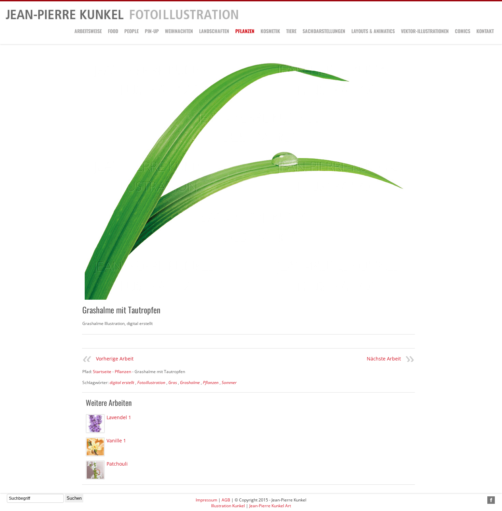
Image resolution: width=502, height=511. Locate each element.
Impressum (206, 500)
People (131, 30)
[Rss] (483, 500)
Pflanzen (244, 30)
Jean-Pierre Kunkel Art (270, 506)
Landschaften (214, 30)
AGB (226, 500)
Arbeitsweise (88, 30)
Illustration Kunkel (228, 506)
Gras (172, 382)
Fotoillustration (151, 382)
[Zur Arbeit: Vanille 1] (95, 447)
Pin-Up (152, 30)
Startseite (102, 371)
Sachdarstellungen (324, 30)
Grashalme (190, 382)
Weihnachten (179, 30)
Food (113, 30)
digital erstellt (122, 382)
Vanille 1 (116, 440)
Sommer (229, 382)
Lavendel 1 (119, 417)
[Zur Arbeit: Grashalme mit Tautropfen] (244, 178)
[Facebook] (491, 500)
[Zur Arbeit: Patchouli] (95, 470)
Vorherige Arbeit (115, 358)
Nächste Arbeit (384, 358)
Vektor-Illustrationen (425, 30)
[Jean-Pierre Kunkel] (122, 18)
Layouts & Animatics (373, 30)
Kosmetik (270, 30)
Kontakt (485, 30)
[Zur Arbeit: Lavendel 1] (95, 423)
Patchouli (117, 463)
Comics (462, 30)
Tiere (291, 30)
